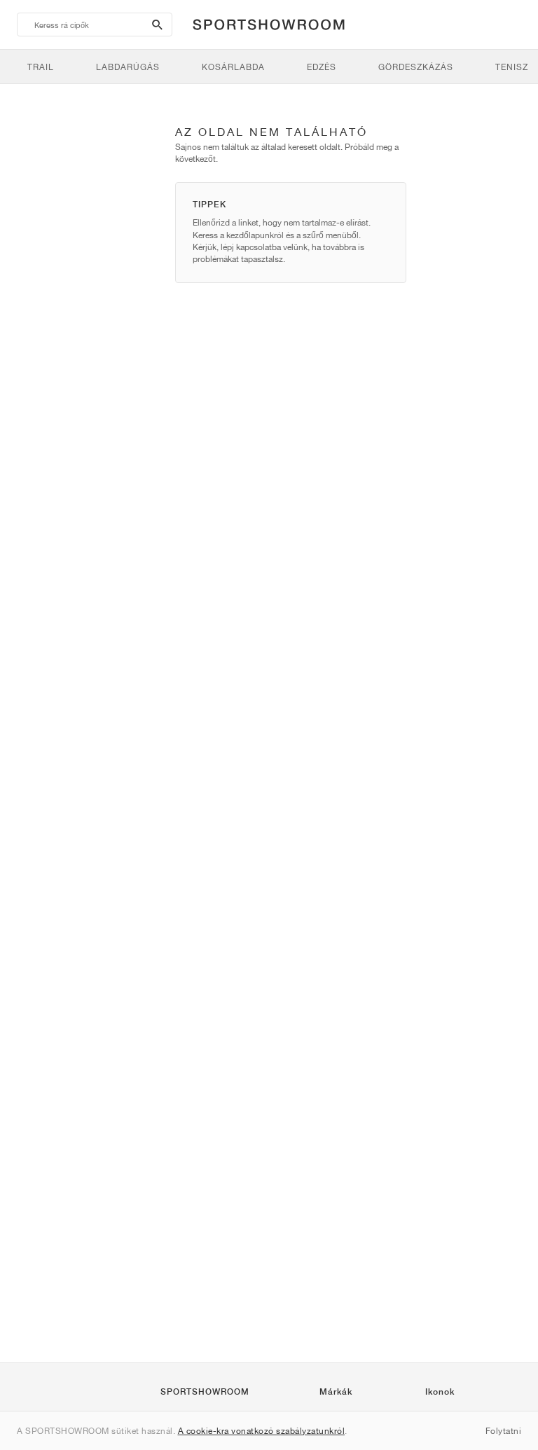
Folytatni (503, 1430)
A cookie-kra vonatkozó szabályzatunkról (261, 1430)
